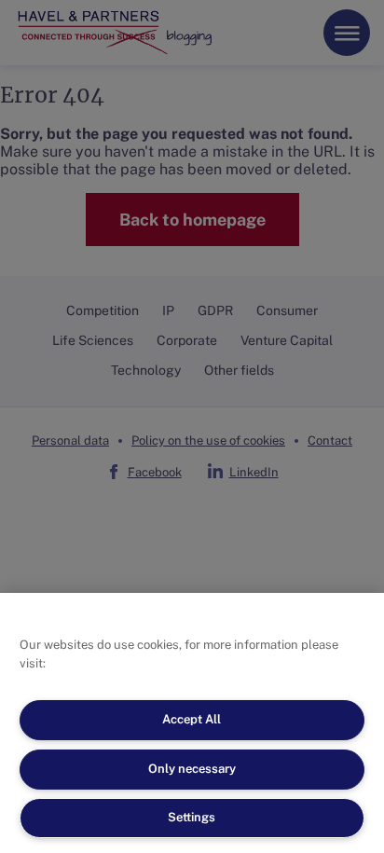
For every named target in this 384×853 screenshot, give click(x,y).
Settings (191, 817)
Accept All (191, 719)
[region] (192, 723)
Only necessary (192, 769)
